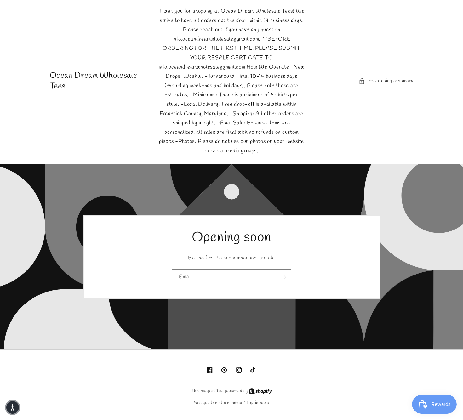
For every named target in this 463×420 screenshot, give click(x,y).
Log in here (258, 403)
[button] (386, 81)
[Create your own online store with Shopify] (260, 391)
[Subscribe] (283, 277)
